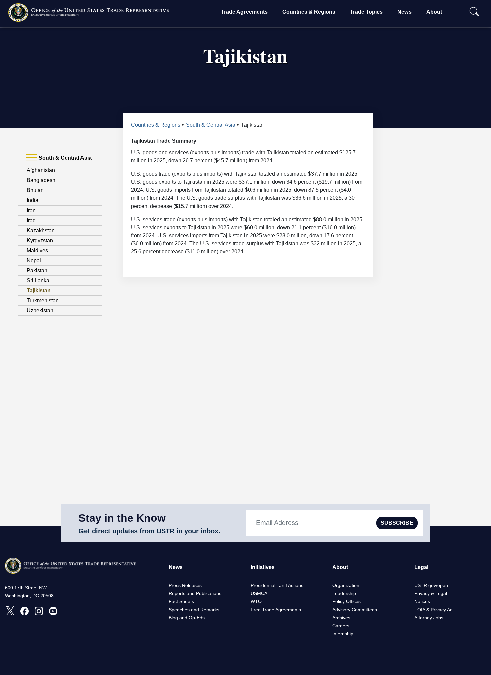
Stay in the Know (122, 518)
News (404, 12)
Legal (421, 567)
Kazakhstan (41, 230)
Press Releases (185, 585)
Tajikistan (39, 290)
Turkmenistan (43, 300)
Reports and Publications (195, 593)
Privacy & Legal (430, 593)
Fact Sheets (181, 601)
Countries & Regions (308, 12)
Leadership (344, 593)
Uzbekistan (40, 310)
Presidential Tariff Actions (277, 585)
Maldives (37, 250)
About (434, 12)
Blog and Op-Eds (187, 617)
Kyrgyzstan (40, 240)
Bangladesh (41, 180)
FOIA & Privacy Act (434, 609)
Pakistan (37, 270)
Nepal (34, 260)
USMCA (259, 593)
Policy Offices (346, 601)
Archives (341, 617)
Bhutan (35, 190)
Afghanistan (41, 170)
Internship (342, 633)
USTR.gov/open (431, 585)
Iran (31, 210)
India (32, 200)
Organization (345, 585)
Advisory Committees (354, 609)
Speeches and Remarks (194, 609)
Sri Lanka (38, 280)
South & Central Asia (210, 125)
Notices (422, 601)
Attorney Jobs (428, 617)
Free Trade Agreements (276, 609)
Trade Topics (366, 12)
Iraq (31, 220)
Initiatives (263, 567)
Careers (340, 625)
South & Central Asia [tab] (64, 158)
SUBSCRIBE (397, 523)
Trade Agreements (244, 12)
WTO (256, 601)
